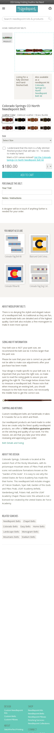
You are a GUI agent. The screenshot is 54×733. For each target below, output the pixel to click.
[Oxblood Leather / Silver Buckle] (7, 128)
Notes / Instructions (11, 198)
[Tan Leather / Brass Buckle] (32, 120)
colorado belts (10, 526)
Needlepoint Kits (35, 710)
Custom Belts (10, 716)
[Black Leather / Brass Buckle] (20, 120)
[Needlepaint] (27, 9)
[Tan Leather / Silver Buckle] (32, 128)
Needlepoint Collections (39, 723)
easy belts (25, 526)
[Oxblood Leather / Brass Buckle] (7, 120)
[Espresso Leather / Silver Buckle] (45, 128)
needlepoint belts (17, 28)
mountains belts (11, 537)
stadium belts (28, 537)
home (4, 28)
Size (4, 136)
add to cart (27, 175)
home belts (39, 526)
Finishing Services (36, 720)
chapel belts (29, 521)
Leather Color (25, 115)
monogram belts (30, 531)
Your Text (7, 188)
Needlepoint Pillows (37, 716)
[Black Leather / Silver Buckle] (20, 128)
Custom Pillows (11, 719)
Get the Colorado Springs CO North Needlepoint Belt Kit (29, 158)
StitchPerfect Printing (13, 729)
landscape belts (11, 531)
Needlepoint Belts (36, 713)
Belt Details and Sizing (13, 442)
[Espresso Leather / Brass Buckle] (45, 120)
